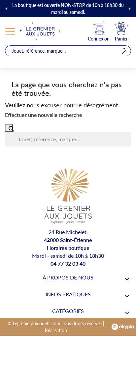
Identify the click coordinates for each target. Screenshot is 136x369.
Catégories (68, 311)
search (124, 51)
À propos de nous (68, 277)
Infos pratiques (68, 294)
